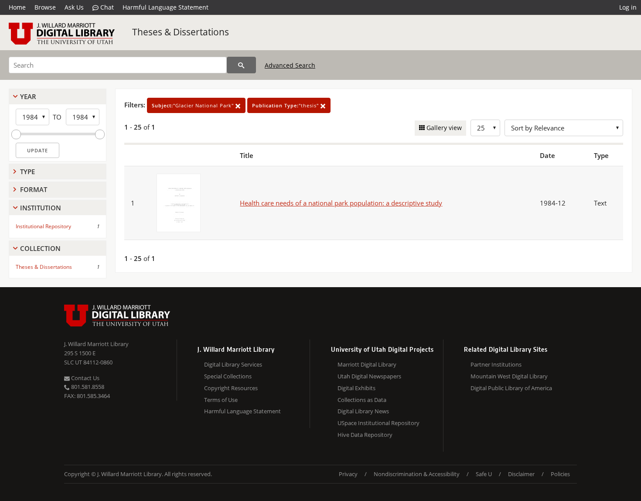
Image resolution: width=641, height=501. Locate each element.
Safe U (484, 474)
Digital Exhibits (356, 388)
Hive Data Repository (365, 435)
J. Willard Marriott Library (96, 344)
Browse (45, 7)
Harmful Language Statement (165, 7)
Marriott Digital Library (367, 364)
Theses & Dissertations (180, 32)
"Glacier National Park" (193, 105)
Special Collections (228, 376)
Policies (560, 474)
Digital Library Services (233, 364)
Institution (40, 207)
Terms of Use (221, 400)
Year (28, 96)
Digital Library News (363, 411)
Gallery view (443, 128)
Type (27, 171)
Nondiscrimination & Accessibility (417, 474)
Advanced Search (290, 65)
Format (33, 189)
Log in (628, 7)
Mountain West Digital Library (509, 376)
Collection (40, 248)
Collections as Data (362, 400)
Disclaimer (521, 474)
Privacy (348, 474)
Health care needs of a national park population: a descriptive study (341, 203)
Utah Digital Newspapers (369, 376)
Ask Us (74, 7)
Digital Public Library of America (511, 388)
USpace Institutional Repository (378, 423)
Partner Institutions (496, 364)
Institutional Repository (43, 226)
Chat (106, 7)
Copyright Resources (231, 388)
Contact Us (84, 378)
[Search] (241, 65)
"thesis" (286, 105)
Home (17, 7)
